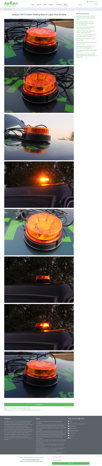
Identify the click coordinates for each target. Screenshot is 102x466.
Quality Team (73, 428)
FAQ (71, 421)
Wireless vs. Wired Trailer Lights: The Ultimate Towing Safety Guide (49, 437)
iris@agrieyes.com (93, 1)
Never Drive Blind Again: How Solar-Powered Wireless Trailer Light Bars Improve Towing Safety (85, 23)
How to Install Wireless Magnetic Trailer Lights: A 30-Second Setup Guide (51, 428)
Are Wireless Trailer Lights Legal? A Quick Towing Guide (50, 425)
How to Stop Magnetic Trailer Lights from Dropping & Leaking (49, 453)
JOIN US (71, 463)
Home (32, 4)
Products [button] (51, 4)
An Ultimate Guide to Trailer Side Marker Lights (18, 408)
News (71, 437)
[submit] (96, 4)
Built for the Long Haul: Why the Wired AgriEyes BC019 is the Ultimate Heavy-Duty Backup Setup (87, 55)
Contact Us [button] (39, 404)
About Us (39, 4)
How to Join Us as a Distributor (77, 423)
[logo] (11, 3)
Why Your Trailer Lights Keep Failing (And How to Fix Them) (51, 434)
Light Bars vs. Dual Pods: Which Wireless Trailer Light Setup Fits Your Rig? (51, 441)
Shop (65, 4)
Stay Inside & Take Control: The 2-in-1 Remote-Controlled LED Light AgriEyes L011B (85, 18)
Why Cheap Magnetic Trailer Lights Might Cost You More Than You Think (50, 445)
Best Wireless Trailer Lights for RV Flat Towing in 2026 (49, 432)
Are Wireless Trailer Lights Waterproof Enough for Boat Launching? (49, 422)
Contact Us (59, 4)
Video (44, 4)
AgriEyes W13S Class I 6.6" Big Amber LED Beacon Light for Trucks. (24, 410)
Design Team (73, 426)
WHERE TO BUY (74, 430)
